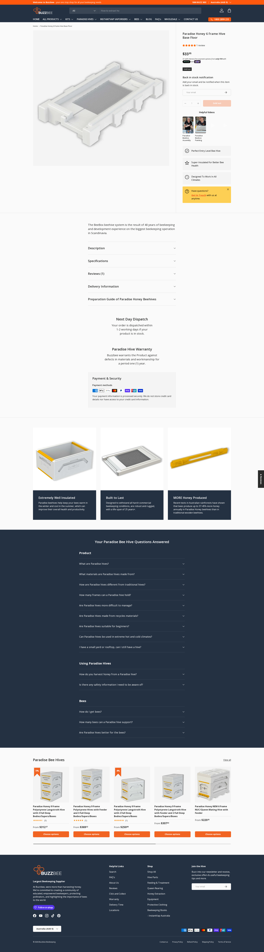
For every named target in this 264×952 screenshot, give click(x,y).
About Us (114, 882)
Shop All (151, 871)
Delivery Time (116, 904)
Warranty (114, 899)
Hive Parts (152, 877)
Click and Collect (117, 893)
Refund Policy (192, 942)
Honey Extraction (156, 893)
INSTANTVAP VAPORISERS (114, 19)
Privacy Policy (177, 942)
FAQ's (158, 19)
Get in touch (198, 195)
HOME (36, 19)
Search (112, 871)
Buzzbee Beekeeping (47, 942)
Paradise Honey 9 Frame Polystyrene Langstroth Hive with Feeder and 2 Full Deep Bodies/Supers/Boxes (170, 811)
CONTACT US (191, 19)
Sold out (217, 103)
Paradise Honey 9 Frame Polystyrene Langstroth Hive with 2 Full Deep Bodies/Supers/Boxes (130, 811)
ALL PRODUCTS (51, 19)
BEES (136, 19)
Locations (114, 910)
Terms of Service (224, 942)
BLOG (149, 19)
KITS (67, 19)
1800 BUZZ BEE (199, 2)
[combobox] (135, 11)
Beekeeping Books (157, 910)
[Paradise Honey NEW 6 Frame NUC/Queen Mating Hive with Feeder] (213, 785)
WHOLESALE (170, 19)
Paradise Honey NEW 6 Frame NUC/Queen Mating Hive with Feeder (211, 809)
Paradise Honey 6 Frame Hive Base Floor (56, 26)
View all (227, 759)
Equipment (153, 899)
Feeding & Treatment (158, 882)
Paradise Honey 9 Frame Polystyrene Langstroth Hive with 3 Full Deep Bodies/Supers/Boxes (49, 811)
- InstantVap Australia (158, 915)
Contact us (164, 942)
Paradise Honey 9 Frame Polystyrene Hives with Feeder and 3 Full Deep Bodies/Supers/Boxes (90, 811)
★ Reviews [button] (261, 479)
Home (35, 26)
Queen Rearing (155, 888)
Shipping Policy (208, 942)
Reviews (113, 888)
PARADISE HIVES (85, 19)
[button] (189, 45)
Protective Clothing (157, 904)
